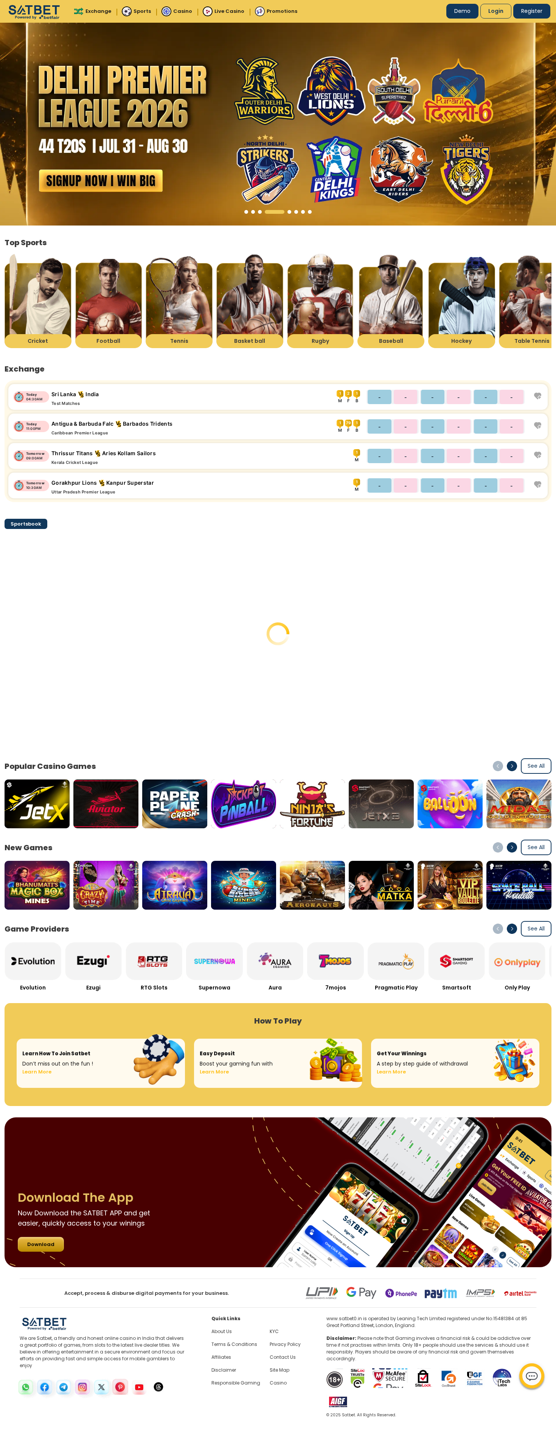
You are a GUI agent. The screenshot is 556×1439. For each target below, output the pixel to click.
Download (40, 1244)
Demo (462, 11)
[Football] (108, 300)
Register (531, 11)
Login (495, 11)
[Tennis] (179, 300)
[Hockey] (461, 300)
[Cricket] (38, 300)
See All (536, 766)
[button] (246, 212)
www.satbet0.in (344, 1318)
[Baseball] (390, 300)
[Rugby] (320, 300)
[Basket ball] (249, 300)
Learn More (36, 1071)
